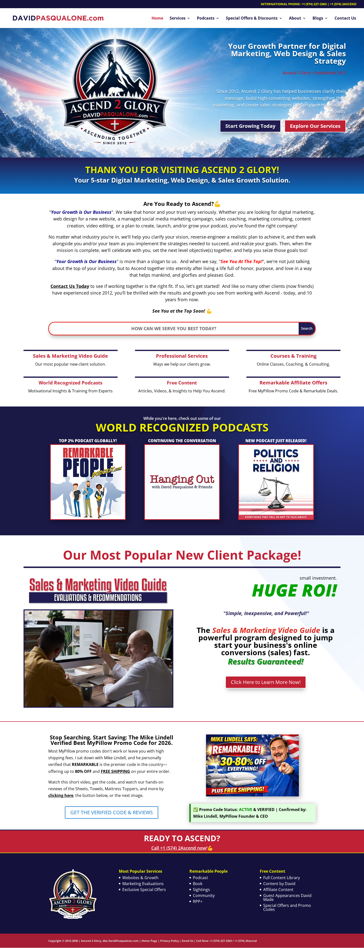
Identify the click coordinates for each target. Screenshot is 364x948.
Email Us (187, 941)
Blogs (317, 18)
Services (177, 18)
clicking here (60, 795)
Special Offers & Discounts (252, 18)
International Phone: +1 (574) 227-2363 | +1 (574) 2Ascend (309, 4)
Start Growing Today (250, 126)
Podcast (200, 877)
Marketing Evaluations (143, 883)
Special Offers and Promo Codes (287, 907)
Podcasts (205, 18)
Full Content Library (281, 877)
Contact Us (345, 18)
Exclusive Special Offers (144, 889)
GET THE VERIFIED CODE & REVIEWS (111, 812)
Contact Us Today (70, 286)
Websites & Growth (140, 877)
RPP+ (198, 901)
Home (157, 18)
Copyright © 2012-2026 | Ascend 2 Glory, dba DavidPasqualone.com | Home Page (102, 941)
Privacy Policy (169, 941)
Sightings (201, 889)
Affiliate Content (278, 889)
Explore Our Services (315, 126)
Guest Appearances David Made (287, 897)
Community (204, 895)
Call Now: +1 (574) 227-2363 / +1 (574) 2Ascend (226, 941)
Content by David (279, 883)
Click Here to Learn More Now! (266, 682)
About (295, 18)
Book (197, 883)
